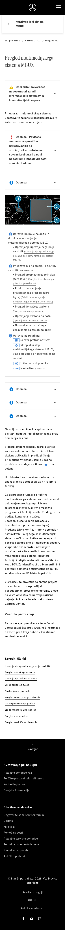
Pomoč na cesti (13, 832)
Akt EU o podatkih (15, 856)
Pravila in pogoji (33, 892)
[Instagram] (40, 918)
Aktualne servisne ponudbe (21, 838)
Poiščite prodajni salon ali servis (24, 778)
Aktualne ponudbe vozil (18, 773)
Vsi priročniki (13, 40)
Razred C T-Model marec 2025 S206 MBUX (33, 40)
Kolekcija (9, 827)
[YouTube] (31, 918)
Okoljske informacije (16, 790)
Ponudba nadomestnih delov (22, 844)
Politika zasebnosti (32, 908)
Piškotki (33, 900)
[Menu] (58, 7)
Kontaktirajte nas (14, 784)
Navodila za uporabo (16, 850)
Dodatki (9, 821)
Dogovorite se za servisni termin (24, 815)
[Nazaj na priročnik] (10, 24)
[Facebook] (23, 918)
